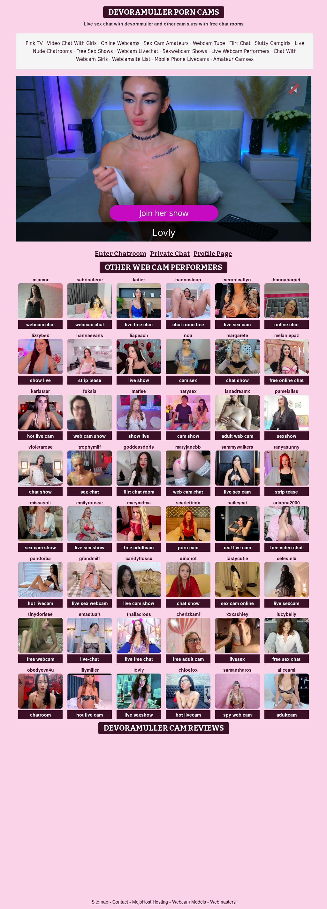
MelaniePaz (286, 335)
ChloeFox (188, 670)
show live (40, 380)
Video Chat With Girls (72, 43)
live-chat (89, 659)
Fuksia (89, 391)
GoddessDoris (139, 447)
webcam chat (40, 324)
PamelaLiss (286, 391)
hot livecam (40, 603)
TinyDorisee (40, 614)
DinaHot (188, 558)
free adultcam (139, 547)
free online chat (287, 380)
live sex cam (237, 324)
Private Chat (170, 253)
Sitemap (100, 901)
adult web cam (237, 436)
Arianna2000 (286, 502)
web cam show (89, 436)
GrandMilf (89, 558)
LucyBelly (286, 614)
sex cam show (40, 547)
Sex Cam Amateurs (166, 43)
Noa (188, 335)
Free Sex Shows (94, 51)
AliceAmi (286, 670)
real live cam (237, 547)
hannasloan (188, 279)
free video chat (286, 547)
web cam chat (188, 491)
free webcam (40, 659)
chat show (237, 380)
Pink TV (34, 43)
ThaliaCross (139, 614)
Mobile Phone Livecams (182, 59)
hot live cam (40, 436)
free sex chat (286, 659)
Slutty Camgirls (273, 43)
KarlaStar (40, 391)
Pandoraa (40, 558)
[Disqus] (163, 817)
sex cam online (237, 603)
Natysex (188, 391)
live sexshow (139, 714)
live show (138, 380)
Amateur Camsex (233, 59)
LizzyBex (40, 335)
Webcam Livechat (137, 51)
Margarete (237, 335)
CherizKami (188, 614)
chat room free (188, 324)
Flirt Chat (240, 43)
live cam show (138, 603)
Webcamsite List (131, 59)
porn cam (188, 547)
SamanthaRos (237, 670)
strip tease (89, 380)
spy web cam (237, 714)
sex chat (89, 491)
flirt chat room (139, 491)
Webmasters (223, 901)
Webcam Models (189, 901)
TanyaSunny (287, 447)
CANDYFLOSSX (138, 558)
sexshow (286, 436)
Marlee (139, 391)
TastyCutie (237, 558)
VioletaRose (40, 447)
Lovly (138, 670)
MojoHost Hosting (150, 901)
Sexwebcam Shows (185, 51)
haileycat (237, 502)
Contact (120, 901)
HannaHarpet (286, 279)
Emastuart (90, 614)
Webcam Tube (209, 43)
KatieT (139, 279)
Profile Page (213, 253)
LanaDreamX (237, 391)
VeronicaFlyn (237, 279)
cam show (188, 436)
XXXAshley (237, 614)
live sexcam (286, 603)
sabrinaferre (90, 279)
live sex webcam (90, 603)
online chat (286, 324)
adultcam (287, 714)
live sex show (89, 547)
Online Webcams (120, 43)
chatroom (40, 714)
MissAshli (40, 502)
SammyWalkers (237, 447)
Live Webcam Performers (240, 51)
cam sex (188, 380)
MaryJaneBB (188, 447)
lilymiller (89, 670)
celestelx (286, 558)
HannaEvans (89, 335)
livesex (237, 659)
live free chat (139, 324)
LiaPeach (139, 335)
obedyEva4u (40, 670)
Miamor (41, 279)
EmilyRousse (89, 502)
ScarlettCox (188, 502)
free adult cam (188, 659)
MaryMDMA (139, 502)
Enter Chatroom (120, 253)
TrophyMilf (90, 447)
